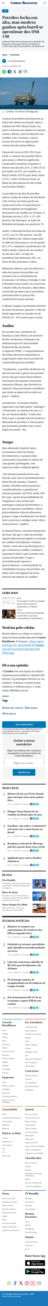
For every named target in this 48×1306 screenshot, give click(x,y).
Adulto (27, 1179)
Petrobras (10, 713)
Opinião (5, 1062)
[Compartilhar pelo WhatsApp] (37, 805)
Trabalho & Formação (33, 1034)
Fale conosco (30, 1066)
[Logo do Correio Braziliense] (24, 3)
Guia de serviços (31, 1132)
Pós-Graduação (31, 1062)
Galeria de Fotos (31, 1143)
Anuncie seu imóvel (32, 1118)
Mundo (4, 1048)
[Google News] (20, 73)
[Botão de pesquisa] (44, 3)
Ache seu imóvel (31, 1114)
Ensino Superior (31, 1031)
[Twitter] (15, 73)
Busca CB (5, 1093)
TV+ (3, 1152)
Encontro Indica (31, 1232)
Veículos (28, 1170)
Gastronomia (7, 1121)
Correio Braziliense (9, 1024)
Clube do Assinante (9, 1096)
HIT (3, 1149)
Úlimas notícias (31, 1128)
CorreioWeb (9, 1109)
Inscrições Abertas (32, 1086)
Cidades (5, 1034)
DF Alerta (29, 1198)
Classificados (33, 1158)
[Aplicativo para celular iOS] (35, 1263)
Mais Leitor (6, 1156)
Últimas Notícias (31, 1045)
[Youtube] (33, 1283)
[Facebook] (9, 73)
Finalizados (29, 1090)
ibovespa (31, 707)
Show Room (29, 1135)
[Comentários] (25, 73)
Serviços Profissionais (33, 1183)
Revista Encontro (31, 1215)
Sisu (26, 1055)
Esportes (5, 1055)
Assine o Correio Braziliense (8, 1101)
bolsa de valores (13, 707)
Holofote (5, 1065)
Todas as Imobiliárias (33, 1150)
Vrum (5, 1193)
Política (5, 1037)
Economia (14, 55)
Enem (27, 1041)
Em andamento (31, 1083)
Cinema (5, 1138)
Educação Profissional (33, 1059)
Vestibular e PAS (31, 1052)
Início (4, 55)
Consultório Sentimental (11, 1118)
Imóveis (28, 1166)
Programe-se (7, 1142)
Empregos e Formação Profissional (33, 1174)
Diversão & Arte (8, 1051)
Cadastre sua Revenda (10, 1230)
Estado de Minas (31, 1242)
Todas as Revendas (9, 1227)
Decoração (29, 1139)
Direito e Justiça (8, 1086)
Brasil (4, 1041)
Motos (4, 1220)
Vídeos (4, 1216)
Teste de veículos (8, 1209)
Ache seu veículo (8, 1198)
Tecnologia (6, 1069)
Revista (28, 1225)
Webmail (5, 1128)
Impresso (8, 1077)
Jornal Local (29, 1202)
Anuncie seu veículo (9, 1202)
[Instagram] (27, 1283)
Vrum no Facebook (9, 1223)
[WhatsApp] (4, 73)
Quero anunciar (31, 1163)
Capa (4, 1030)
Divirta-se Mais (11, 1133)
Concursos (32, 1070)
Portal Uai (29, 1245)
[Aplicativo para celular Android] (35, 1271)
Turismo (5, 1073)
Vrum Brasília (30, 1209)
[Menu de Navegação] (3, 3)
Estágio (28, 1038)
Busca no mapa (31, 1121)
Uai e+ (27, 1249)
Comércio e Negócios (33, 1186)
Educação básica (31, 1027)
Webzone (5, 1125)
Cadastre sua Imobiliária (34, 1153)
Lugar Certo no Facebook (34, 1146)
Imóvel (29, 1109)
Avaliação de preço (9, 1213)
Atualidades (29, 1229)
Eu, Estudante (34, 1022)
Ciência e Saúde (8, 1058)
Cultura (28, 1048)
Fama (4, 1114)
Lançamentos (30, 1125)
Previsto (28, 1079)
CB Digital (6, 1089)
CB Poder (28, 1205)
